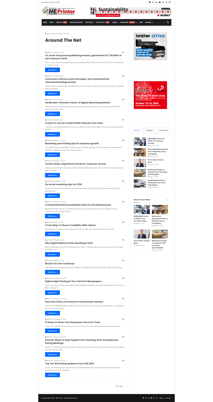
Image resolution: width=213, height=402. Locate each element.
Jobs (141, 22)
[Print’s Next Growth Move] (140, 163)
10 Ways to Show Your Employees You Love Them (72, 322)
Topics (54, 33)
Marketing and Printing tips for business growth (72, 143)
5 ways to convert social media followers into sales (74, 123)
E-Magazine (127, 22)
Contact (168, 398)
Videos (114, 22)
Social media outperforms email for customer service (75, 163)
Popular (149, 130)
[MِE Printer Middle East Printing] (60, 11)
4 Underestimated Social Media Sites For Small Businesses (78, 204)
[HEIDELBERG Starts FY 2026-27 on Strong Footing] (140, 141)
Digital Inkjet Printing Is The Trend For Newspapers (73, 281)
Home (48, 33)
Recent (136, 130)
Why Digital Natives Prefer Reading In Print (69, 243)
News (52, 22)
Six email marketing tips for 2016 (63, 184)
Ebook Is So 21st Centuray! (60, 263)
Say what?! (102, 22)
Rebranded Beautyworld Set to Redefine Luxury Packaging (158, 151)
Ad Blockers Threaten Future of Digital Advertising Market (77, 102)
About (162, 398)
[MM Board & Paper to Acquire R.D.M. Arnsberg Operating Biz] (140, 173)
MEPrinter (50, 52)
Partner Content (76, 22)
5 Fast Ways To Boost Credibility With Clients (70, 225)
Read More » (52, 70)
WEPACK (61, 22)
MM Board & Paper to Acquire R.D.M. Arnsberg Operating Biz (157, 172)
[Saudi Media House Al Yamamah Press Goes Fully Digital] (140, 183)
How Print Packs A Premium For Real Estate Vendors (74, 301)
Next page (119, 386)
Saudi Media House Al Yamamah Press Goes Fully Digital (156, 182)
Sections (89, 22)
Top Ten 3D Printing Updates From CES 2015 (69, 363)
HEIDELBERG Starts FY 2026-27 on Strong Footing (156, 140)
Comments (163, 130)
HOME (45, 22)
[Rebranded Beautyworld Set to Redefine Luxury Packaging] (140, 152)
